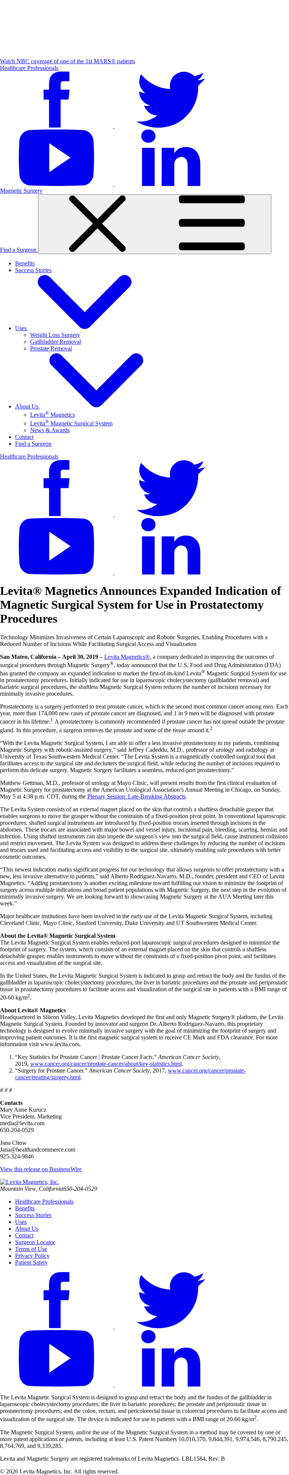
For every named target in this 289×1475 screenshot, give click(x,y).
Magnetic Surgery (21, 190)
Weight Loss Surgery (55, 335)
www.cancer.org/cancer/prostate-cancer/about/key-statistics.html (106, 1064)
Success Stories (33, 270)
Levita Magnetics (52, 414)
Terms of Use (31, 1249)
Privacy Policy (32, 1256)
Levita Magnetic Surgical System (71, 423)
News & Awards (50, 430)
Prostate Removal (51, 348)
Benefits (25, 263)
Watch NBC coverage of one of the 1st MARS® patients (67, 61)
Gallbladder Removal (55, 341)
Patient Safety (31, 1262)
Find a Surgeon (19, 250)
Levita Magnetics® (127, 657)
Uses (21, 328)
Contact (24, 437)
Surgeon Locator (35, 1242)
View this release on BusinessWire (41, 1169)
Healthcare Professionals (29, 68)
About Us (27, 406)
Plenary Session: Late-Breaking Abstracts (136, 796)
